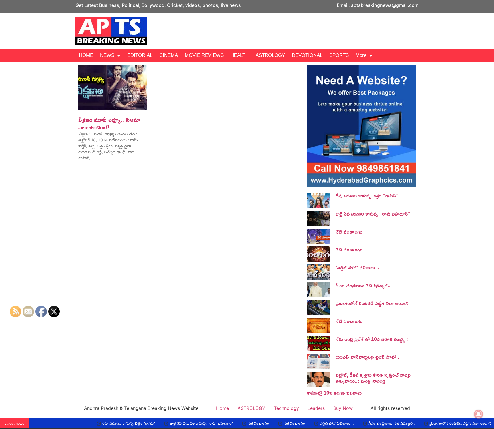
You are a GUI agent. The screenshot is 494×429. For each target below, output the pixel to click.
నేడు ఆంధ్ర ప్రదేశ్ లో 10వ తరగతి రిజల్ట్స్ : (372, 339)
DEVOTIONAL (307, 55)
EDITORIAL (139, 55)
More (361, 55)
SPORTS (339, 55)
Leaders (316, 408)
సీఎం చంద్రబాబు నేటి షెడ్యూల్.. (363, 285)
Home (222, 408)
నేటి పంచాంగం (349, 231)
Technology (286, 408)
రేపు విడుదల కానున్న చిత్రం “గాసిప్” (367, 195)
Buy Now (343, 408)
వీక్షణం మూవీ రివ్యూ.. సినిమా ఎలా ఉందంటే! (109, 123)
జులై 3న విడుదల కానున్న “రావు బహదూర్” (373, 213)
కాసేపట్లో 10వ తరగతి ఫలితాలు (334, 393)
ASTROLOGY (270, 55)
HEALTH (239, 55)
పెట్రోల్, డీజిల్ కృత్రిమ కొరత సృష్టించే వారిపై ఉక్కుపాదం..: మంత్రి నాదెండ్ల (373, 378)
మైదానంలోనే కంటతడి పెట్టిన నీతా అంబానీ (372, 303)
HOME (86, 55)
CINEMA (168, 55)
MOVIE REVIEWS (204, 55)
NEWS (107, 55)
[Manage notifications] (478, 414)
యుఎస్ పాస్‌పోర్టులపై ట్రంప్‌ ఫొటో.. (367, 357)
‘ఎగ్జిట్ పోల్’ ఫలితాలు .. (357, 267)
